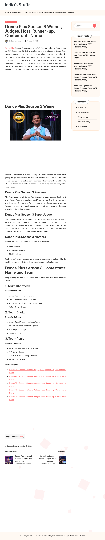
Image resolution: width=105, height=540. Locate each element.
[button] (94, 26)
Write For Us (83, 112)
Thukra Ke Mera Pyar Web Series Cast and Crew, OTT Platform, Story (85, 77)
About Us (82, 107)
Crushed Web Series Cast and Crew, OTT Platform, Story (84, 55)
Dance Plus (10, 48)
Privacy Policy (84, 122)
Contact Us (83, 117)
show (21, 437)
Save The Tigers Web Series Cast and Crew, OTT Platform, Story (85, 88)
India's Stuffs (17, 5)
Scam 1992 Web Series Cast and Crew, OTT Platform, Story (83, 66)
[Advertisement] (35, 87)
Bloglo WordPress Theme (74, 536)
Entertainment (11, 22)
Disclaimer (82, 126)
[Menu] (98, 5)
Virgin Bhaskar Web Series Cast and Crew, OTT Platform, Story (85, 44)
